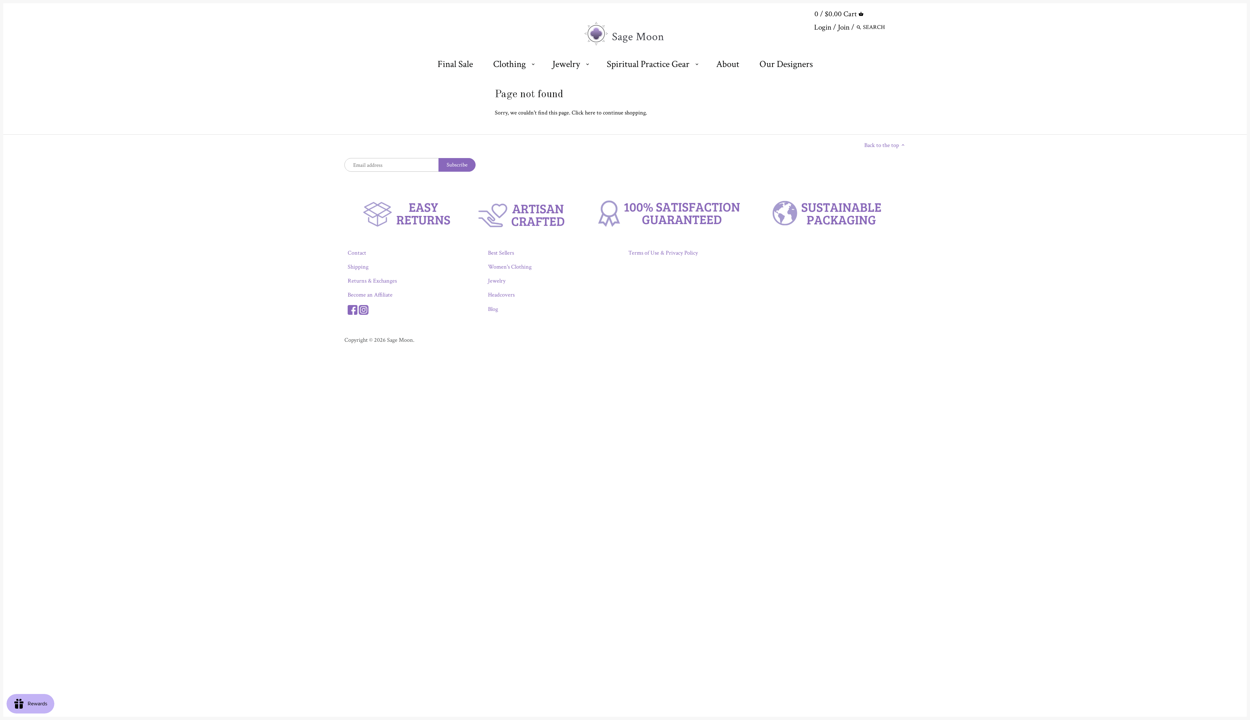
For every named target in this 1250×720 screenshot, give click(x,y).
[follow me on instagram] (363, 309)
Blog (493, 309)
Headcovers (501, 295)
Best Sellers (501, 253)
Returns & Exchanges (372, 281)
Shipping (358, 267)
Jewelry (497, 281)
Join (844, 27)
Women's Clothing (510, 267)
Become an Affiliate (370, 295)
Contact (357, 253)
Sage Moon (400, 340)
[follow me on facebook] (352, 309)
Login (822, 27)
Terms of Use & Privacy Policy (663, 253)
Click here (583, 112)
